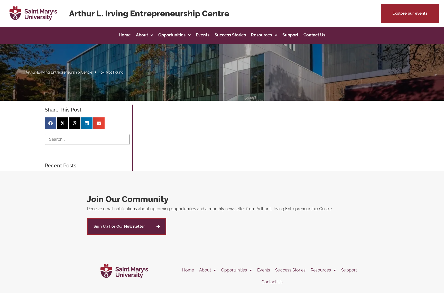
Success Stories (290, 270)
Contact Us (272, 281)
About (205, 270)
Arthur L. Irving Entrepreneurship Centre (59, 72)
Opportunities (234, 270)
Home (188, 270)
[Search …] (87, 139)
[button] (410, 13)
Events (263, 270)
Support (349, 270)
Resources (321, 270)
